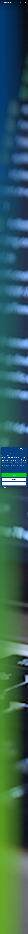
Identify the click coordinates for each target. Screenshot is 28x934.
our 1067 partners (9, 455)
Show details (21, 471)
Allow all (14, 475)
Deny (14, 483)
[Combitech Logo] (6, 2)
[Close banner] (26, 449)
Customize (13, 479)
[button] (4, 487)
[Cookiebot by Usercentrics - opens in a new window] (17, 449)
